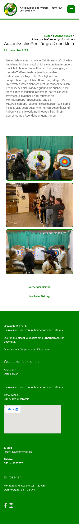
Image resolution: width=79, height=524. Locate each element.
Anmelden (10, 370)
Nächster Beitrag (39, 296)
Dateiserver (11, 373)
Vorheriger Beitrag (40, 287)
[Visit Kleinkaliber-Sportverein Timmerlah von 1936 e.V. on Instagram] (11, 506)
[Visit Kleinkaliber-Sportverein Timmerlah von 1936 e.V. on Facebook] (5, 506)
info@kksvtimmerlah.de (18, 451)
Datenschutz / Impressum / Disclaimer (27, 349)
